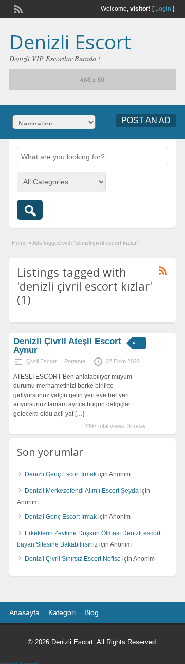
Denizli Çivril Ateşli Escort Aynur (67, 345)
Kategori (62, 612)
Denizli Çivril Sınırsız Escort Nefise (73, 559)
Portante (74, 361)
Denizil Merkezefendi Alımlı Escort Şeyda (82, 491)
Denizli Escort (70, 41)
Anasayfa (24, 612)
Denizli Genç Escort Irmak (61, 474)
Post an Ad (146, 120)
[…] (79, 413)
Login (163, 8)
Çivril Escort (41, 361)
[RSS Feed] (17, 8)
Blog (91, 612)
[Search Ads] (30, 210)
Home (19, 243)
